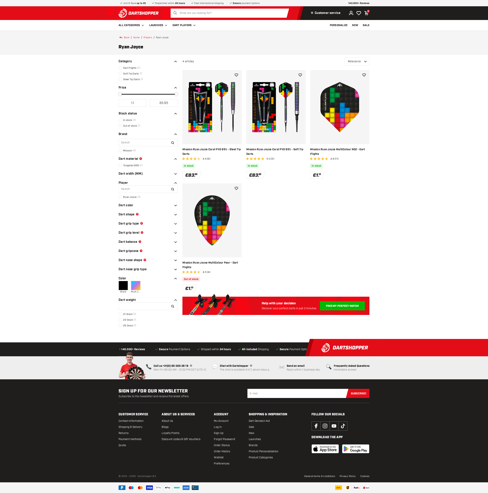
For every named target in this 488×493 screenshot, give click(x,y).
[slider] (120, 94)
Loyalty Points (170, 433)
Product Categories (261, 457)
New (251, 433)
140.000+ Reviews (358, 3)
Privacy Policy (348, 476)
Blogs (165, 427)
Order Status (222, 445)
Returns (123, 433)
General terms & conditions (319, 476)
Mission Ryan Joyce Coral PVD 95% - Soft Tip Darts (274, 152)
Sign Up (218, 433)
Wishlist (219, 457)
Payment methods (130, 439)
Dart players (182, 25)
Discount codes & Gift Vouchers (181, 439)
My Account (221, 421)
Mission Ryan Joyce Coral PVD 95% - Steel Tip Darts (211, 152)
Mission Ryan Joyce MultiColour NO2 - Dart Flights (337, 152)
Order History (222, 451)
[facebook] (316, 426)
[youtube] (334, 426)
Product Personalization (264, 451)
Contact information (131, 421)
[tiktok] (343, 426)
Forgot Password (224, 439)
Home (136, 37)
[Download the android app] (355, 448)
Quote (122, 445)
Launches (156, 25)
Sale (251, 427)
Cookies (364, 476)
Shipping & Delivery (130, 427)
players (148, 37)
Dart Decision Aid (259, 421)
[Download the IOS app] (325, 448)
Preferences (221, 463)
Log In (218, 427)
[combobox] (230, 13)
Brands (253, 445)
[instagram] (325, 426)
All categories (129, 25)
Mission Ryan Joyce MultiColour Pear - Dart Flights (210, 265)
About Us (167, 421)
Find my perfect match (342, 306)
